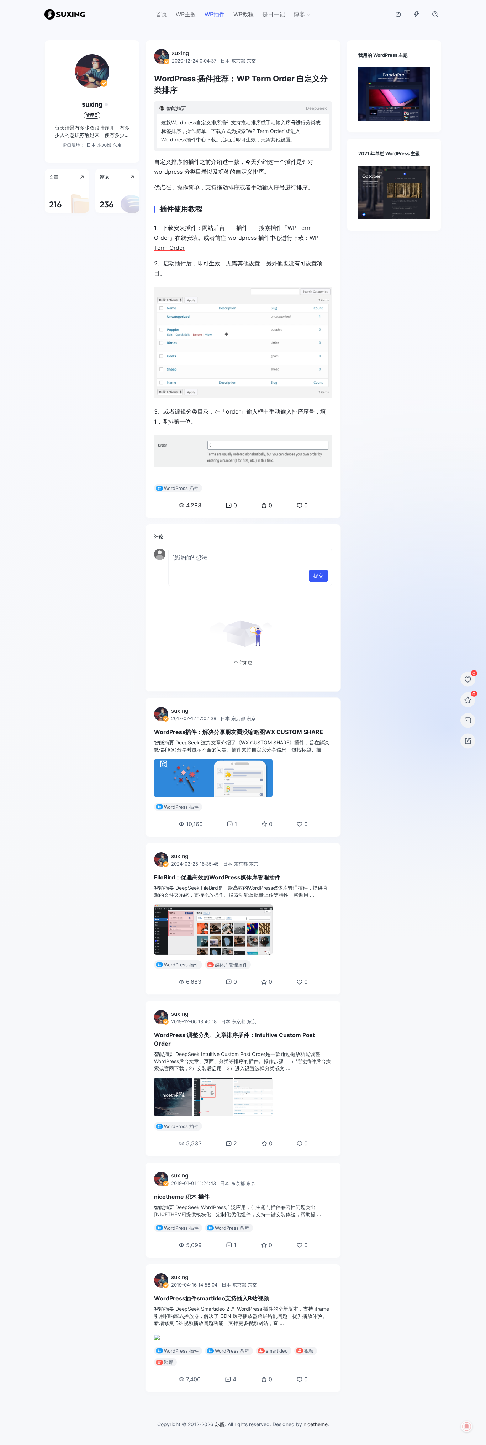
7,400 (193, 1387)
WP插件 (215, 14)
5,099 (194, 1253)
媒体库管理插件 (231, 973)
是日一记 (273, 14)
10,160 (194, 832)
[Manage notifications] (466, 1426)
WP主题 (186, 14)
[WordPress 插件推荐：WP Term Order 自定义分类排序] (243, 350)
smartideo (277, 1359)
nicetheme (315, 1433)
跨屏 (168, 1371)
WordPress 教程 (232, 1236)
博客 (299, 14)
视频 (308, 1359)
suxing (92, 104)
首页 (161, 14)
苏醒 (220, 1433)
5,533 (194, 1151)
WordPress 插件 (181, 497)
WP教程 (243, 14)
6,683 (193, 990)
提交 (318, 584)
